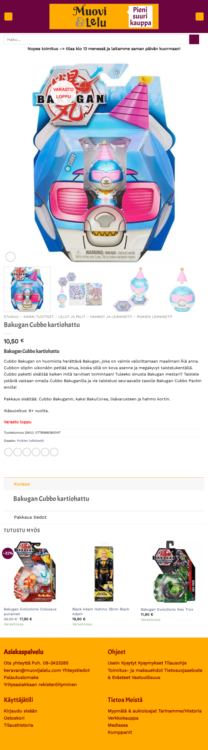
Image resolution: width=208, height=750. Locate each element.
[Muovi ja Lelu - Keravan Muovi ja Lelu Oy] (104, 16)
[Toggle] (9, 483)
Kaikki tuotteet (39, 317)
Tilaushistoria (18, 725)
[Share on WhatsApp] (8, 452)
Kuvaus (22, 483)
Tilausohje (175, 662)
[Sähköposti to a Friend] (36, 452)
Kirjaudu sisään (20, 710)
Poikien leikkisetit (154, 317)
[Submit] (194, 39)
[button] (8, 16)
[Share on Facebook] (17, 452)
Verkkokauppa (123, 718)
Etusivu (11, 317)
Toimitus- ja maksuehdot (135, 670)
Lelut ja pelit (71, 317)
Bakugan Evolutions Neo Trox (167, 609)
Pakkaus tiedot (30, 517)
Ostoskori (14, 718)
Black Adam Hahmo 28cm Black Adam (100, 611)
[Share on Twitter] (27, 452)
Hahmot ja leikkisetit (111, 317)
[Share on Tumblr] (54, 452)
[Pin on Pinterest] (45, 452)
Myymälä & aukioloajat (132, 710)
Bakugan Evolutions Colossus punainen (30, 611)
